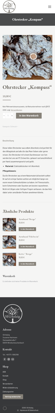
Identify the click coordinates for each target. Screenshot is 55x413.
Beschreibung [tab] (8, 140)
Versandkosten (16, 110)
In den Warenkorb (28, 115)
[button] (48, 38)
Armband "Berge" (27, 219)
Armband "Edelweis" (29, 236)
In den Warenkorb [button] (27, 229)
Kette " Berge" (25, 254)
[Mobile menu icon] (49, 6)
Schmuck (13, 126)
